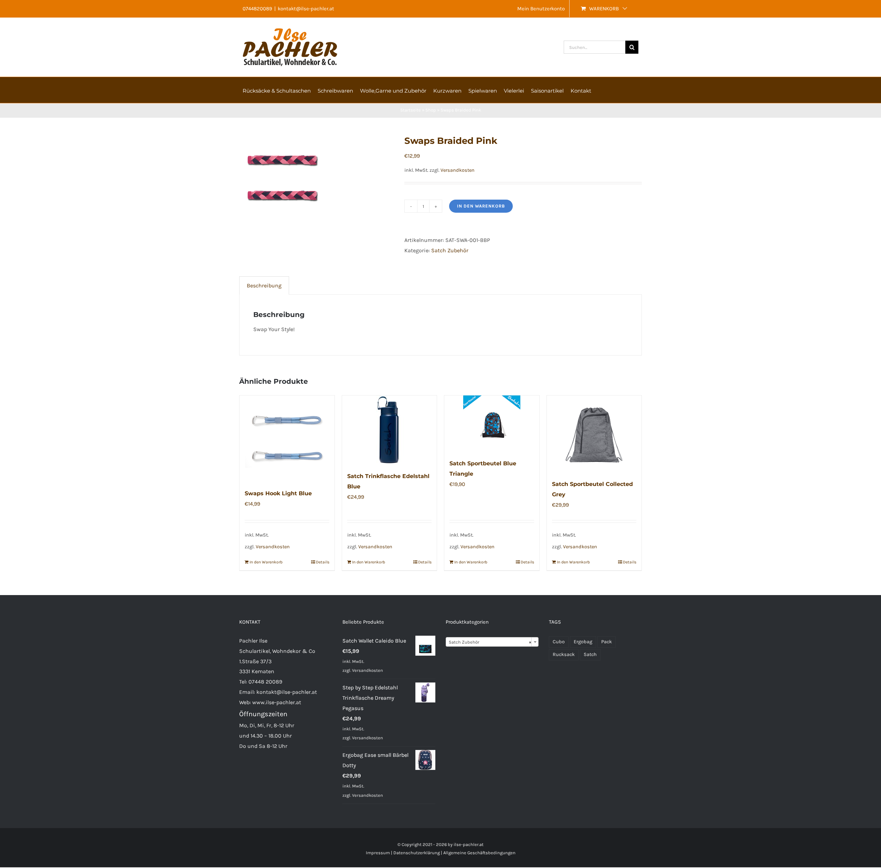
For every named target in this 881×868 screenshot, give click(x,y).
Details (322, 562)
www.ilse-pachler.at (276, 702)
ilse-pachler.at (469, 844)
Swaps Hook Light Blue (278, 493)
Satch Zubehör (449, 250)
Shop (430, 110)
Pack (606, 642)
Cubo (559, 642)
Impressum (378, 852)
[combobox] (492, 642)
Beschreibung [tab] (264, 285)
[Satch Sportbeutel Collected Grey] (594, 433)
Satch (590, 654)
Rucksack (564, 654)
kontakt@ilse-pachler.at (306, 9)
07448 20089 (265, 681)
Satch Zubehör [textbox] (490, 642)
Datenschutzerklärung (416, 852)
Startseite (410, 110)
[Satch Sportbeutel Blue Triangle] (491, 423)
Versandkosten (457, 170)
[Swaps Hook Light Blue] (287, 438)
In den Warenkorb (481, 206)
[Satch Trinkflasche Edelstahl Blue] (389, 429)
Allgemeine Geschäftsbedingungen (479, 852)
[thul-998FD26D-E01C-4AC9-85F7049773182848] (316, 178)
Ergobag (583, 642)
